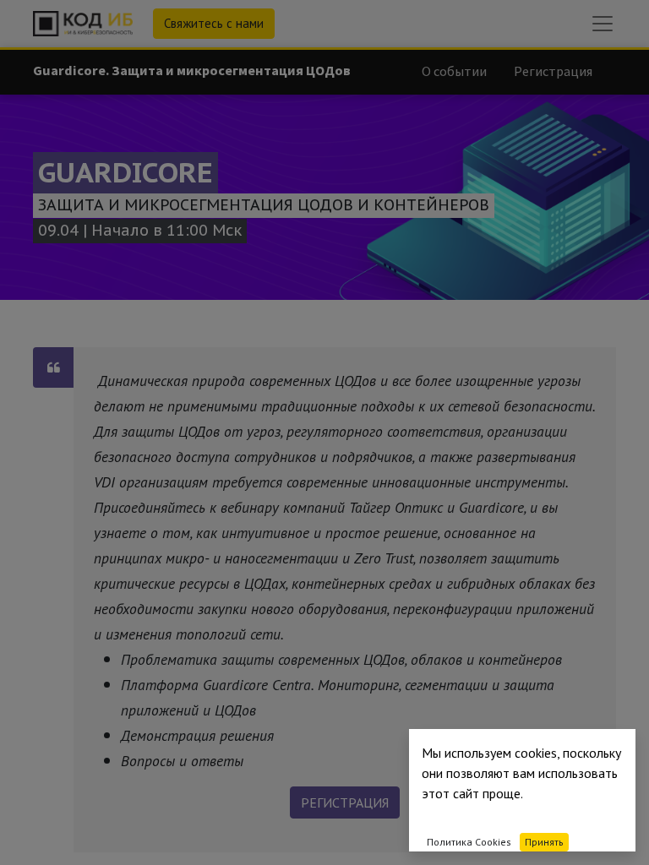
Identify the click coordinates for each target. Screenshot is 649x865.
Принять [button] (544, 841)
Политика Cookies (469, 841)
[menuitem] (454, 71)
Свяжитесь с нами (214, 23)
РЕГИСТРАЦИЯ (345, 802)
